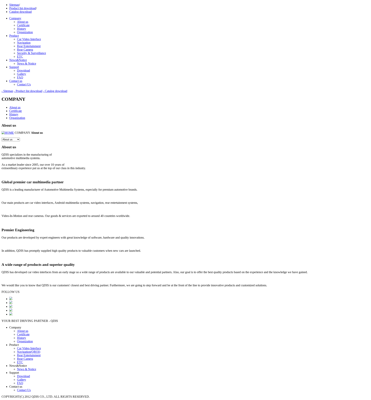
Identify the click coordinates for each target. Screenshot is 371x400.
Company (15, 18)
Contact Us (24, 84)
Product (14, 35)
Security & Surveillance (31, 53)
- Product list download (28, 91)
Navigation (24, 42)
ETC (20, 56)
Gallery (21, 74)
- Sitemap (7, 91)
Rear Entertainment (29, 46)
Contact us (15, 81)
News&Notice (18, 60)
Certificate (23, 25)
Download (23, 70)
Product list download (22, 8)
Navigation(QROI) (28, 351)
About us (22, 21)
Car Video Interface (29, 39)
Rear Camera (25, 49)
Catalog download (20, 11)
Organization (25, 32)
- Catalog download (55, 91)
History (21, 28)
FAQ (20, 77)
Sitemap (14, 4)
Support (14, 67)
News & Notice (26, 63)
